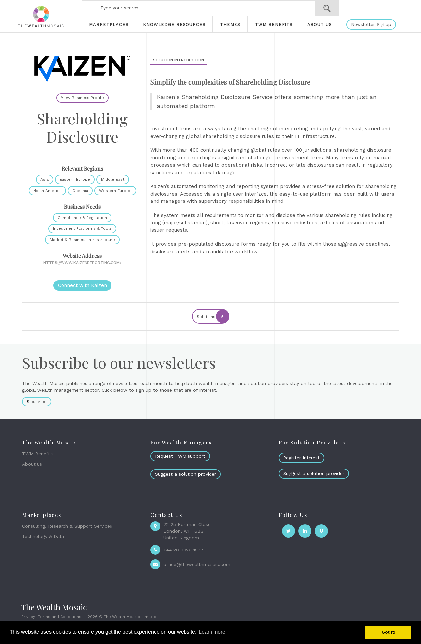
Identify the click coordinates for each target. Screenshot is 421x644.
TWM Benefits (38, 453)
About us (32, 464)
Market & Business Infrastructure (82, 239)
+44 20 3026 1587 (183, 549)
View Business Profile (82, 97)
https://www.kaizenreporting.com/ (82, 262)
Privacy (28, 616)
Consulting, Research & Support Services (67, 526)
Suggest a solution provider (185, 474)
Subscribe (37, 401)
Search (327, 8)
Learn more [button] (212, 632)
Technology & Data (43, 536)
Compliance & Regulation (82, 217)
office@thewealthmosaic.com (196, 564)
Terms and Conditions (59, 616)
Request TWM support (180, 456)
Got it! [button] (389, 632)
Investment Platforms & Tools (82, 228)
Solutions (210, 316)
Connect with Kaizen (82, 285)
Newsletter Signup (371, 24)
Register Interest (301, 457)
